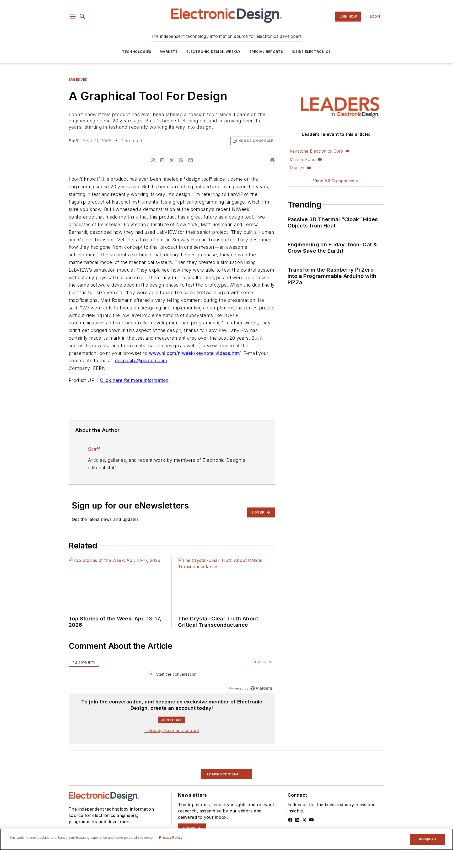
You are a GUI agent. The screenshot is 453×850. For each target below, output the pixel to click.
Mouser (297, 167)
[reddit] (181, 160)
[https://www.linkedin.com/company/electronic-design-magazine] (297, 819)
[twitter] (171, 160)
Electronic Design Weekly (213, 52)
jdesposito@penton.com (140, 360)
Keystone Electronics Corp (316, 151)
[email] (190, 160)
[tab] (84, 662)
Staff (74, 140)
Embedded (78, 79)
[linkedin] (162, 160)
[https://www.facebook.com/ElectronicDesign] (290, 819)
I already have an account (171, 730)
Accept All (427, 839)
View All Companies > (336, 180)
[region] (172, 675)
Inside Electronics (311, 52)
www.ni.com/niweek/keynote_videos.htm (194, 353)
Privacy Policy (170, 837)
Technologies (136, 52)
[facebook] (152, 160)
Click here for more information (134, 380)
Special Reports (266, 52)
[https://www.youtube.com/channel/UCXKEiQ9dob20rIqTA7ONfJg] (311, 819)
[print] (272, 160)
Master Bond (302, 159)
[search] (83, 16)
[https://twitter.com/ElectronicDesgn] (304, 819)
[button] (73, 16)
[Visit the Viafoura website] (261, 688)
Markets (169, 52)
